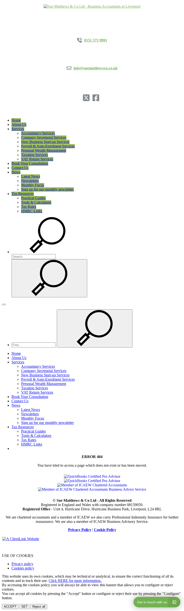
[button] (47, 252)
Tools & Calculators (36, 202)
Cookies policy (23, 568)
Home (16, 120)
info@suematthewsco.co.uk (96, 68)
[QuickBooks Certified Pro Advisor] (92, 476)
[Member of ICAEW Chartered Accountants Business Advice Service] (92, 489)
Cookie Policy (105, 530)
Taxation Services (34, 155)
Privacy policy (22, 564)
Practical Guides (33, 198)
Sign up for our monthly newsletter (47, 189)
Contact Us (20, 168)
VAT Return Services (37, 159)
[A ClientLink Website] (92, 539)
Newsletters (30, 181)
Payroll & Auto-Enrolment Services (48, 146)
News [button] (16, 172)
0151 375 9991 (95, 40)
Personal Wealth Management (43, 150)
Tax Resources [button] (23, 194)
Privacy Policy (79, 530)
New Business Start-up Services (45, 142)
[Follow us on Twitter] (87, 99)
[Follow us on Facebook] (96, 99)
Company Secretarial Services (43, 137)
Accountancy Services (38, 133)
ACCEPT (10, 606)
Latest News (30, 176)
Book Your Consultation (30, 163)
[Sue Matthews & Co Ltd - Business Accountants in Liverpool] (92, 6)
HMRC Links (31, 211)
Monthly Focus (32, 185)
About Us (19, 124)
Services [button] (18, 129)
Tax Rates (28, 207)
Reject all (38, 606)
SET (24, 606)
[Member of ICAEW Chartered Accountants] (92, 485)
